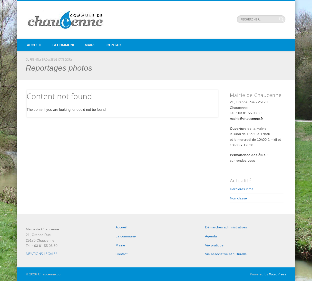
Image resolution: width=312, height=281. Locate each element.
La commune (63, 45)
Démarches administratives (226, 227)
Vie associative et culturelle (226, 254)
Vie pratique (214, 245)
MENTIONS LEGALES (42, 253)
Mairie (91, 45)
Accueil (34, 45)
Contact (115, 45)
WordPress (277, 274)
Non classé (238, 198)
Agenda (211, 236)
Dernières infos (241, 189)
